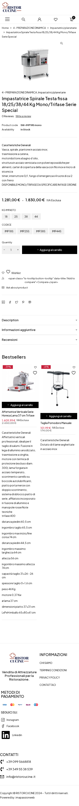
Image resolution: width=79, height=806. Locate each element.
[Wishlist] (55, 19)
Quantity (7, 242)
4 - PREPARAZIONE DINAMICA (29, 27)
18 (6, 216)
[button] (61, 43)
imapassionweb (25, 797)
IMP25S (24, 231)
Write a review (23, 116)
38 (26, 216)
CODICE (6, 224)
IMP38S (40, 231)
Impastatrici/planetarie (63, 27)
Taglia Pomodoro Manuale (55, 423)
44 (36, 216)
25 (16, 216)
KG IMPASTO (9, 210)
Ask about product (17, 287)
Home (5, 27)
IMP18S (9, 231)
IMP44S (56, 231)
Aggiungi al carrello (51, 249)
